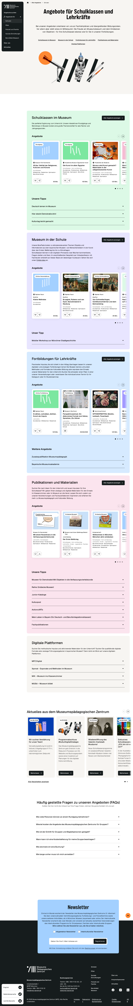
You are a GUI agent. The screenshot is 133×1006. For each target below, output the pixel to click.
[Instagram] (120, 990)
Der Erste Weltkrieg (70, 539)
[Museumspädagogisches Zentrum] (11, 8)
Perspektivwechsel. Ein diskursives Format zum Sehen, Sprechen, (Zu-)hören (75, 416)
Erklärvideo (41, 260)
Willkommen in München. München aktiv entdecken (103, 536)
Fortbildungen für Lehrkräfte (85, 40)
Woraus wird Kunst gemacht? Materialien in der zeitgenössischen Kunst (104, 167)
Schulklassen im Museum (47, 40)
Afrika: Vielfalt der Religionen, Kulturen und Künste (45, 166)
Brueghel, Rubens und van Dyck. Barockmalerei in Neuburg (73, 301)
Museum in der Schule (65, 40)
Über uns (114, 975)
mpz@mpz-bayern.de (34, 990)
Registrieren (100, 941)
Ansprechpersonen (117, 980)
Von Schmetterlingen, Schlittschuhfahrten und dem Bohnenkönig (104, 301)
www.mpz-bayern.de (67, 990)
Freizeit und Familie (12, 29)
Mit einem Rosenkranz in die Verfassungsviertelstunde (44, 536)
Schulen (8, 21)
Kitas (7, 25)
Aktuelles (114, 984)
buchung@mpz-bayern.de (68, 988)
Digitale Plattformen (78, 44)
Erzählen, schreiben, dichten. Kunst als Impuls (44, 415)
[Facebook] (113, 990)
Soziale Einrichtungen (13, 34)
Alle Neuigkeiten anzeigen (38, 782)
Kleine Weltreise (39, 299)
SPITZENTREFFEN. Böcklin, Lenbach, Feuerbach (103, 415)
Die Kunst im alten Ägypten (74, 165)
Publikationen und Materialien (108, 40)
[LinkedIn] (128, 990)
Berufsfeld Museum (12, 38)
